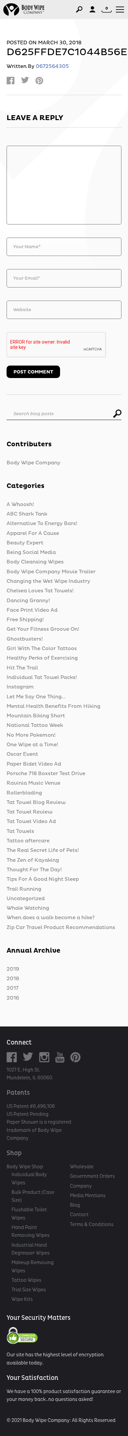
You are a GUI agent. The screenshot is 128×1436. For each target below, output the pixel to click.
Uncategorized (26, 898)
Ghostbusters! (25, 639)
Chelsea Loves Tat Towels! (40, 590)
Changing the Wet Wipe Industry (48, 581)
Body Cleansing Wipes (35, 561)
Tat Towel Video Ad (31, 821)
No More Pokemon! (31, 735)
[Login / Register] (92, 9)
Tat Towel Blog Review (36, 802)
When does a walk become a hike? (51, 917)
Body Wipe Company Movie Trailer (51, 571)
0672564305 (52, 66)
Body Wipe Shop (25, 1166)
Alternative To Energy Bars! (42, 523)
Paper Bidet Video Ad (34, 764)
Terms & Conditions (92, 1224)
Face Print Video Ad (32, 610)
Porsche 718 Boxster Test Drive (46, 773)
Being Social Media (31, 552)
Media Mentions (88, 1195)
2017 (12, 988)
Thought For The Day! (34, 869)
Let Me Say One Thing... (36, 696)
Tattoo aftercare (28, 840)
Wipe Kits (22, 1299)
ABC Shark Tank (27, 514)
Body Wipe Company (33, 462)
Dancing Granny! (28, 600)
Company (81, 1186)
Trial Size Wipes (28, 1289)
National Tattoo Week (35, 725)
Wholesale (82, 1166)
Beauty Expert (25, 542)
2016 (13, 998)
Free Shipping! (25, 619)
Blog (75, 1205)
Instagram (20, 686)
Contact (79, 1214)
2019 (13, 969)
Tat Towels (20, 831)
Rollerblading (24, 792)
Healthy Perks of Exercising (42, 658)
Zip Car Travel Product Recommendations (61, 927)
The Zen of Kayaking (33, 860)
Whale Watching (28, 908)
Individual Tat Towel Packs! (42, 677)
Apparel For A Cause (33, 533)
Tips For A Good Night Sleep (43, 879)
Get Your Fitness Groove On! (43, 629)
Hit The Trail (22, 667)
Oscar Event (22, 754)
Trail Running (24, 889)
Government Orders (92, 1176)
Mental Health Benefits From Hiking (53, 706)
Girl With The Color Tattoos (42, 648)
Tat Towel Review (30, 811)
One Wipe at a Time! (32, 744)
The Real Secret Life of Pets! (43, 850)
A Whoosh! (20, 504)
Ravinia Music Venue (33, 783)
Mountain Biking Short (36, 715)
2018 (13, 978)
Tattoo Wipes (26, 1280)
